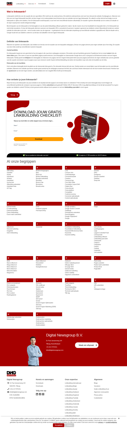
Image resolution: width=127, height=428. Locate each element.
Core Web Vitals (70, 182)
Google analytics (70, 206)
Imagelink (10, 231)
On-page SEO (69, 267)
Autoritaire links (11, 186)
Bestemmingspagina (42, 170)
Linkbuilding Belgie (71, 386)
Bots (37, 172)
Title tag (67, 293)
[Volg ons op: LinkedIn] (37, 394)
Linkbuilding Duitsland (72, 392)
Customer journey (70, 194)
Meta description (12, 270)
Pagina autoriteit (99, 263)
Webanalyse (11, 319)
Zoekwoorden (40, 317)
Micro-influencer (12, 269)
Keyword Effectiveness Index (74, 231)
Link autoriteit (98, 252)
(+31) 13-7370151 (15, 389)
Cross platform (69, 190)
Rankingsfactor (11, 295)
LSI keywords (98, 235)
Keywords (68, 233)
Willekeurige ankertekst (14, 317)
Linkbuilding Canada (71, 407)
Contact (51, 3)
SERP (38, 297)
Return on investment (13, 283)
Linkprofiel (97, 250)
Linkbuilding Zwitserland (72, 401)
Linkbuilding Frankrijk (71, 398)
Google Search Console (72, 208)
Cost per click (69, 172)
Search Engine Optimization (44, 303)
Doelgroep (97, 174)
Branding (39, 180)
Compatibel (68, 192)
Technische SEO (70, 289)
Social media (40, 287)
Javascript (39, 227)
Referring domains (12, 287)
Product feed (98, 267)
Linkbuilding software (100, 236)
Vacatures (97, 386)
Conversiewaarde (70, 176)
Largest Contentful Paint (101, 233)
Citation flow (69, 186)
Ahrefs (9, 174)
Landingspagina (99, 229)
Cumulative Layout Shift (72, 184)
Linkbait (96, 248)
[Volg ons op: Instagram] (43, 394)
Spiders (38, 289)
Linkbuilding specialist (101, 238)
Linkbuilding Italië (70, 413)
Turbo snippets (69, 283)
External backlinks (12, 210)
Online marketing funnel (72, 263)
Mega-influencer (12, 265)
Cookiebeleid (98, 398)
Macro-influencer (12, 263)
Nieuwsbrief (39, 263)
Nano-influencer (41, 261)
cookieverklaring (111, 422)
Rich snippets (11, 285)
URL (95, 283)
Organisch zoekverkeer (72, 274)
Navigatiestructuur (41, 267)
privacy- (101, 422)
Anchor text (10, 182)
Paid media (97, 261)
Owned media (69, 269)
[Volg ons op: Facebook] (40, 394)
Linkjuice (97, 242)
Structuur (38, 304)
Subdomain (39, 291)
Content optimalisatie (71, 198)
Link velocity (98, 227)
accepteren (58, 425)
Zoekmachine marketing (43, 319)
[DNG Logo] (9, 4)
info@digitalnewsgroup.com (18, 392)
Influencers (10, 227)
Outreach (68, 261)
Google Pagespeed (71, 216)
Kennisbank (42, 3)
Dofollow (96, 178)
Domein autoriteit (99, 176)
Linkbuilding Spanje (71, 389)
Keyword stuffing (70, 235)
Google (67, 218)
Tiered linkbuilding (70, 287)
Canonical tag (69, 180)
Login (107, 3)
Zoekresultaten (40, 325)
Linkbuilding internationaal (73, 383)
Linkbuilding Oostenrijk (72, 404)
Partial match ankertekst (101, 265)
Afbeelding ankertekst (13, 184)
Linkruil (96, 246)
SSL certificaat (40, 285)
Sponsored (39, 293)
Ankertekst (10, 180)
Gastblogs (68, 210)
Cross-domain (69, 188)
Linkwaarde (97, 240)
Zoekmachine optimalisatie (44, 321)
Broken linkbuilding (42, 176)
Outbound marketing (71, 270)
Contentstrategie (70, 174)
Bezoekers (39, 184)
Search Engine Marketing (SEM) (46, 306)
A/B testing (10, 170)
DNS (95, 172)
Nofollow (38, 265)
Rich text (9, 291)
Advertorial (10, 176)
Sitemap (38, 308)
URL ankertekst (98, 285)
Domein (96, 170)
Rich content (11, 293)
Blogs (96, 383)
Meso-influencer (12, 267)
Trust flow (68, 285)
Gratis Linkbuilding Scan (101, 389)
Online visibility (69, 272)
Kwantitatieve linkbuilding (73, 229)
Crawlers (67, 178)
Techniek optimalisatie (72, 291)
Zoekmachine (40, 323)
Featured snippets (41, 208)
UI (94, 287)
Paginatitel (97, 269)
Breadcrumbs (40, 186)
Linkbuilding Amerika (71, 410)
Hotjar (96, 206)
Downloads (39, 386)
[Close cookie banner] (118, 418)
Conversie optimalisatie (72, 196)
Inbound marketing (12, 229)
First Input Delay (41, 210)
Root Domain (11, 289)
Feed (37, 206)
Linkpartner (97, 244)
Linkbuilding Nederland (72, 416)
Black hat (39, 174)
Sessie (38, 301)
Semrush (39, 283)
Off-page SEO (69, 265)
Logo (95, 231)
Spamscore (39, 295)
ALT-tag (9, 188)
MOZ (8, 261)
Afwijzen (69, 425)
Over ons (31, 4)
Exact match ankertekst (14, 214)
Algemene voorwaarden (101, 392)
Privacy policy (98, 395)
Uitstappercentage (99, 289)
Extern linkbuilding (12, 212)
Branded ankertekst (42, 178)
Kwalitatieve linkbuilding (72, 227)
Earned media (11, 206)
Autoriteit (9, 172)
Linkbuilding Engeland (72, 395)
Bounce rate (39, 182)
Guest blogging (69, 214)
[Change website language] (114, 4)
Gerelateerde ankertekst (72, 212)
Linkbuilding (20, 4)
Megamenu (10, 272)
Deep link (97, 180)
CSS (66, 170)
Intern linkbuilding (12, 233)
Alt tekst (9, 178)
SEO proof (39, 299)
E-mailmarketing (12, 208)
